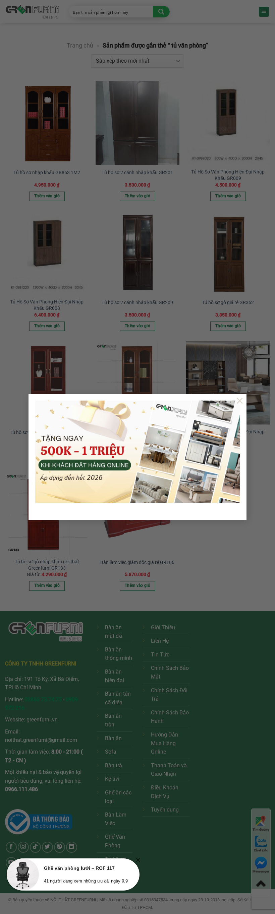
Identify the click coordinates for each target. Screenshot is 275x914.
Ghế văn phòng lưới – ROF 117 (79, 868)
